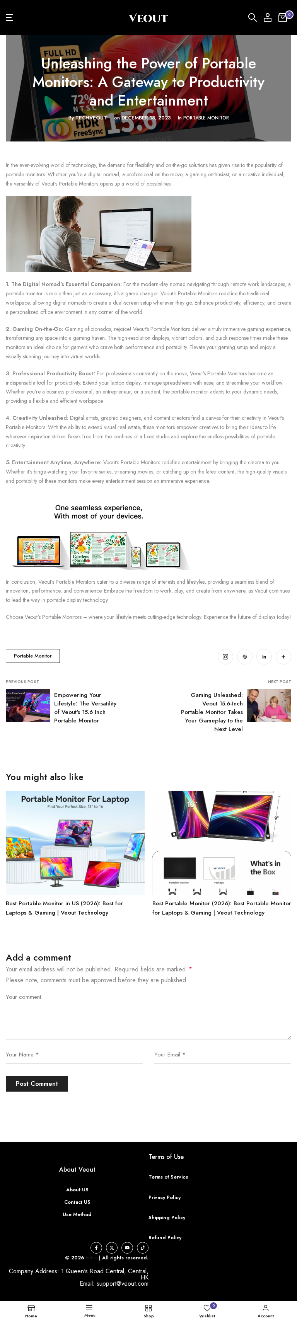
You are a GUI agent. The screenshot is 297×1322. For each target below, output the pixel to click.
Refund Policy (164, 1237)
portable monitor (206, 117)
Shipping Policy (166, 1217)
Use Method (77, 1214)
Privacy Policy (164, 1197)
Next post (279, 682)
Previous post (22, 682)
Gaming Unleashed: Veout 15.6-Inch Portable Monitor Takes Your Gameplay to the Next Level (212, 712)
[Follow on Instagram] (225, 656)
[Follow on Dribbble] (245, 656)
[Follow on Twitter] (112, 1248)
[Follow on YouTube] (127, 1248)
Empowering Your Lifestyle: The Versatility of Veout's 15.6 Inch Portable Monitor (85, 708)
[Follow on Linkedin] (264, 656)
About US (77, 1189)
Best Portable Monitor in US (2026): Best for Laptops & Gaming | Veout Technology (64, 908)
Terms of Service (168, 1177)
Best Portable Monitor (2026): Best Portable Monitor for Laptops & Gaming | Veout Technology (221, 908)
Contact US (77, 1202)
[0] (282, 17)
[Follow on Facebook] (96, 1248)
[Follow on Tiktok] (142, 1248)
